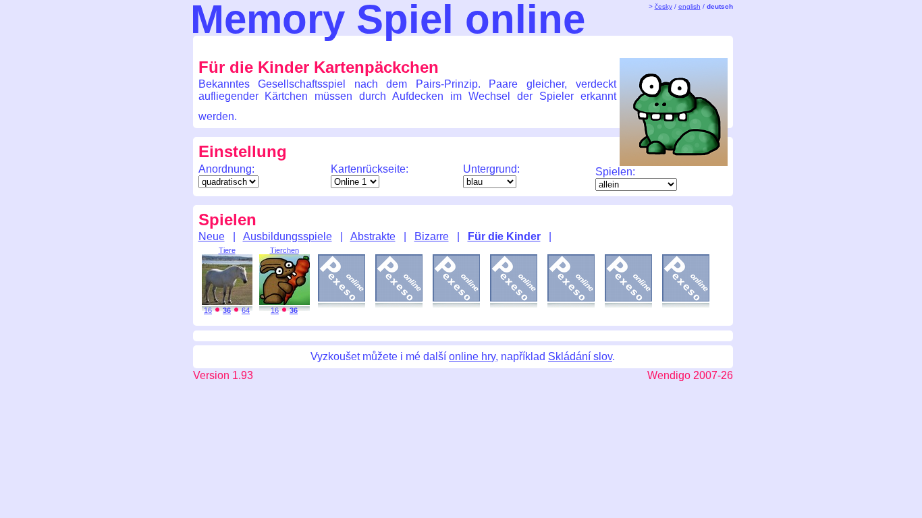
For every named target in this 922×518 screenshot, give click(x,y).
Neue (211, 236)
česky (663, 6)
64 (246, 310)
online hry (472, 356)
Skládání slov (580, 356)
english (689, 6)
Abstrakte (373, 236)
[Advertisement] (451, 46)
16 (208, 310)
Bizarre (431, 236)
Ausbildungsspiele (287, 236)
